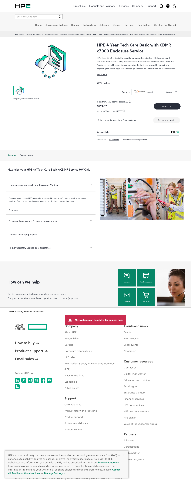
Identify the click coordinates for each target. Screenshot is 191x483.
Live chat (127, 282)
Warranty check (73, 429)
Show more (102, 74)
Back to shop (19, 34)
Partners (130, 434)
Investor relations (74, 375)
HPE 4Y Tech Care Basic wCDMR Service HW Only (110, 34)
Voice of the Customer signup (141, 423)
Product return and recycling (80, 410)
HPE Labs (69, 357)
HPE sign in (130, 417)
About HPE (70, 332)
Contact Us (130, 367)
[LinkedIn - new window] (17, 380)
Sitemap (119, 478)
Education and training (137, 380)
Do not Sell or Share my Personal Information (89, 478)
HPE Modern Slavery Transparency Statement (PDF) (89, 366)
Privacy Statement (108, 462)
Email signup (131, 386)
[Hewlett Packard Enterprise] (22, 5)
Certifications (131, 446)
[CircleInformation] (130, 102)
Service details (103, 131)
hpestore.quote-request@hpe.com (60, 298)
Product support (146, 282)
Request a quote (166, 120)
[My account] (174, 5)
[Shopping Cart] (161, 5)
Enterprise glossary (134, 392)
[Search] (60, 16)
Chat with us (114, 139)
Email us (127, 301)
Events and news (136, 326)
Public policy (71, 387)
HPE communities (134, 405)
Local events (131, 344)
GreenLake (79, 5)
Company (137, 5)
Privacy (18, 478)
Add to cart (167, 106)
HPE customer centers (136, 411)
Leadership (70, 381)
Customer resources (138, 361)
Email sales (24, 359)
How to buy (146, 301)
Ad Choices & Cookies (53, 478)
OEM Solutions (72, 404)
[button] (124, 455)
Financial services (134, 398)
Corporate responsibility (78, 351)
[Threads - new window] (36, 380)
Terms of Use (32, 478)
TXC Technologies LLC (117, 101)
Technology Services (51, 34)
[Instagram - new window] (30, 380)
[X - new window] (23, 380)
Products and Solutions (102, 5)
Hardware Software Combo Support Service (75, 34)
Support (151, 5)
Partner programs (134, 459)
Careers (68, 344)
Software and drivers (76, 423)
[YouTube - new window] (49, 380)
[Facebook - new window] (43, 380)
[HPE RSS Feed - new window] (17, 386)
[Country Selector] (168, 5)
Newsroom (130, 351)
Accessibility (71, 338)
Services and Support (33, 34)
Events (127, 332)
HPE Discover (131, 338)
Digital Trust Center (135, 373)
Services (124, 5)
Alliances (129, 440)
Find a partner (132, 452)
